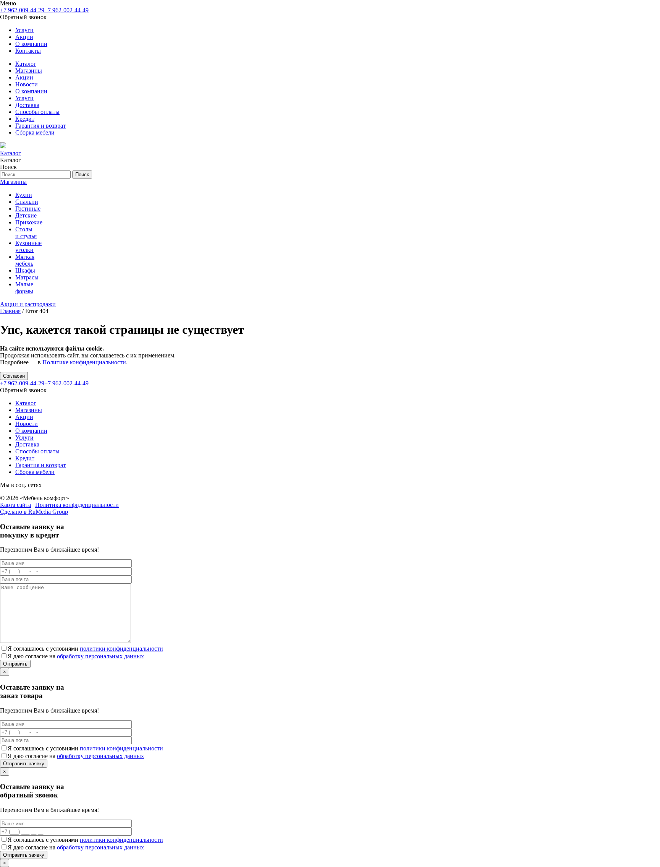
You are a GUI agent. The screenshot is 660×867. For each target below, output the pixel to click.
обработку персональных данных (100, 656)
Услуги (24, 30)
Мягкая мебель (24, 260)
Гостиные (27, 208)
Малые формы (24, 287)
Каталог (25, 63)
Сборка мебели (35, 132)
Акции (24, 37)
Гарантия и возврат (40, 125)
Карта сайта (15, 505)
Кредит (24, 118)
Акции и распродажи (28, 304)
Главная (10, 311)
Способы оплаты (37, 112)
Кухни (23, 195)
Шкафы (25, 270)
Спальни (26, 201)
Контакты (28, 50)
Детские (26, 215)
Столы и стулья (26, 232)
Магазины (28, 70)
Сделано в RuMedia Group (34, 511)
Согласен (14, 376)
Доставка (27, 105)
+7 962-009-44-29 (22, 10)
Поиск (82, 174)
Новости (26, 84)
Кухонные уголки (28, 246)
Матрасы (27, 277)
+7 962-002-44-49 (66, 10)
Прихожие (28, 222)
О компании (31, 44)
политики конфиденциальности (121, 648)
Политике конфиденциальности (84, 362)
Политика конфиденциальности (77, 505)
